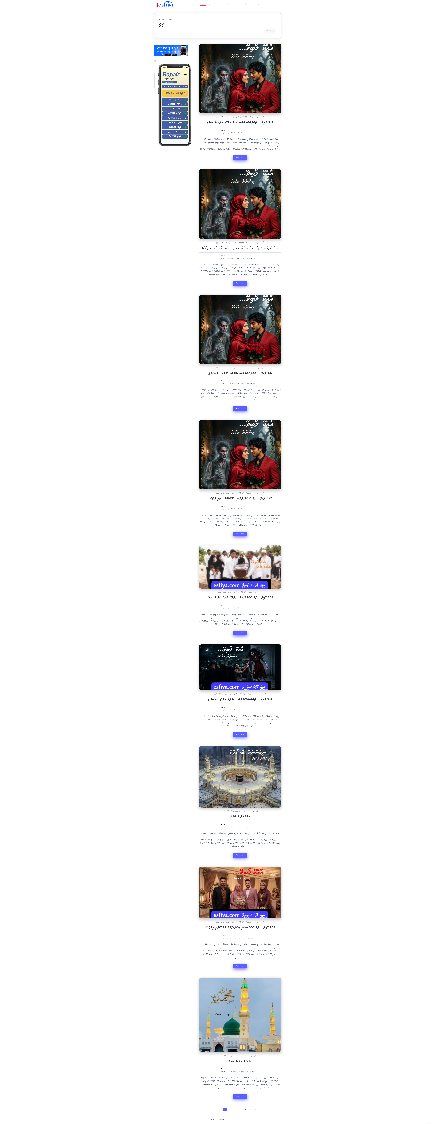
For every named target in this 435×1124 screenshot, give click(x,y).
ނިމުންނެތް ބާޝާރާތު (240, 817)
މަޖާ (254, 242)
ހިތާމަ (222, 117)
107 (245, 1109)
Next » (253, 1109)
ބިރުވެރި (228, 117)
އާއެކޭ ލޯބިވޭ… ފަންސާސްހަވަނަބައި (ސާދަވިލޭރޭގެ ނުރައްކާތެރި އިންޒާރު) (240, 928)
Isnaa (223, 130)
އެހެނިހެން (253, 117)
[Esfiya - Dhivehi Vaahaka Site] (165, 4)
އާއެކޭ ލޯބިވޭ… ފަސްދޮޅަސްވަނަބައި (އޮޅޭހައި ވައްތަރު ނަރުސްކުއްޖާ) (240, 373)
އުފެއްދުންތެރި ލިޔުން (242, 117)
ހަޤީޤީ (217, 117)
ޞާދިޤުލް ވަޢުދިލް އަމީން (240, 1061)
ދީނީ (258, 117)
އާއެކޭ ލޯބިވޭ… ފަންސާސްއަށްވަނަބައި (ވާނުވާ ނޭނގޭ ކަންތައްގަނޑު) (240, 598)
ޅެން (233, 117)
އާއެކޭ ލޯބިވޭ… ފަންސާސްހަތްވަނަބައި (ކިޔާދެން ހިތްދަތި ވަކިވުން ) (240, 700)
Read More (240, 158)
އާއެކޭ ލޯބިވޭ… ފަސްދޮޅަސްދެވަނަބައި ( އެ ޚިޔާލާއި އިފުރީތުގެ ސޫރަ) (240, 123)
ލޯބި (263, 117)
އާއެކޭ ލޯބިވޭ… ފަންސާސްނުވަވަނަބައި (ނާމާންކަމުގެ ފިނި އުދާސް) (240, 499)
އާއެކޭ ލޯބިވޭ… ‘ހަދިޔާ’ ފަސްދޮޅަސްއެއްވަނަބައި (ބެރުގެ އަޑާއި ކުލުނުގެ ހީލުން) (240, 248)
